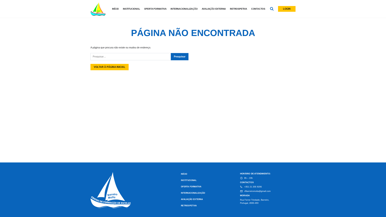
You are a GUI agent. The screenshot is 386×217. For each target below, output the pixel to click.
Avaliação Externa (214, 9)
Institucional (131, 9)
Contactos (258, 9)
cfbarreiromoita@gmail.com (257, 191)
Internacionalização (184, 9)
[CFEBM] (110, 190)
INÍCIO (115, 9)
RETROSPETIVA (238, 9)
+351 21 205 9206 (253, 187)
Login (287, 9)
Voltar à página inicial (109, 67)
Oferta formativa (155, 9)
